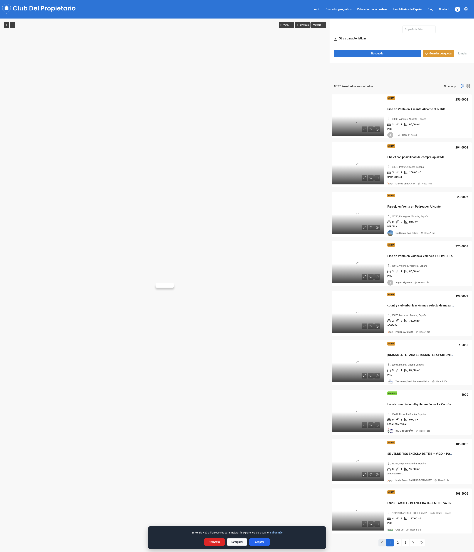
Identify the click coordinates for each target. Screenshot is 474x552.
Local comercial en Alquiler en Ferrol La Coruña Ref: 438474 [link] (427, 404)
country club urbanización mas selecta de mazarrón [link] (421, 305)
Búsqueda (377, 53)
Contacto (444, 9)
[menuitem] (466, 9)
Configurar (237, 542)
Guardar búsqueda (440, 53)
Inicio (316, 9)
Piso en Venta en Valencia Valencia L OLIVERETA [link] (420, 256)
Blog (430, 9)
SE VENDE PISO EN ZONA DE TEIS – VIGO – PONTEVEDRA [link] (426, 454)
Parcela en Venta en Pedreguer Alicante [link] (414, 206)
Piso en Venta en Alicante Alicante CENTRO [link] (416, 109)
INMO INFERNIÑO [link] (404, 431)
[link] (358, 116)
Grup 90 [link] (399, 529)
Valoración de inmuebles (372, 9)
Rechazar (214, 542)
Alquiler (392, 393)
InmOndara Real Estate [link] (406, 233)
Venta (391, 98)
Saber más (276, 532)
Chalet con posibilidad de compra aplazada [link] (416, 157)
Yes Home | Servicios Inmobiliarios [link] (412, 381)
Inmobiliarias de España (407, 9)
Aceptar (259, 542)
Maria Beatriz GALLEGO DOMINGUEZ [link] (413, 480)
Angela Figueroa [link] (403, 282)
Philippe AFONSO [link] (404, 332)
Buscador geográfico (338, 9)
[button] (402, 38)
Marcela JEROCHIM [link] (405, 183)
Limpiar (463, 53)
